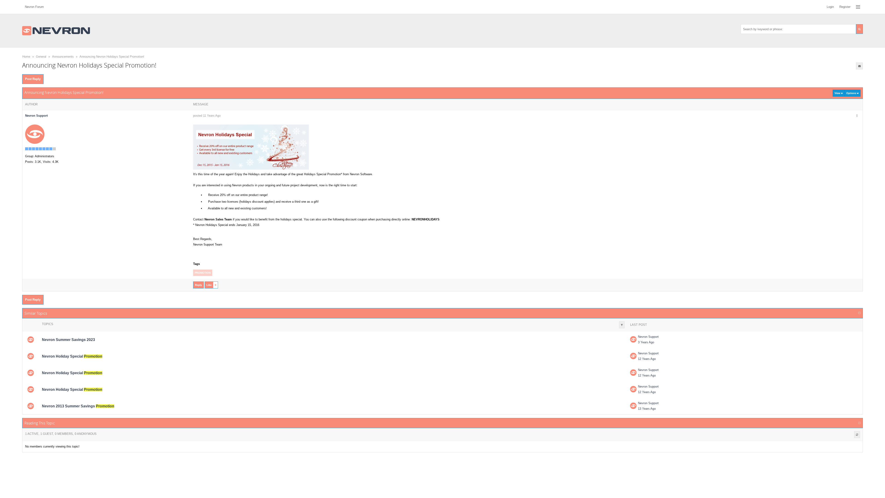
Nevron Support (648, 336)
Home (26, 56)
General (41, 56)
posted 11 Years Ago (207, 115)
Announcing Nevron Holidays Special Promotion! (112, 56)
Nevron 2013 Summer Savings (78, 406)
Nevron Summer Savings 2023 (68, 340)
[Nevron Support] (34, 134)
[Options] (857, 116)
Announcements (63, 56)
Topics (47, 324)
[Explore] (858, 7)
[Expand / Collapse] (859, 313)
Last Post (638, 324)
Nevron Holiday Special (72, 356)
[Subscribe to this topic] (859, 65)
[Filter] (622, 324)
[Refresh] (857, 434)
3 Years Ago (646, 342)
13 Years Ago (647, 408)
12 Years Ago (647, 359)
